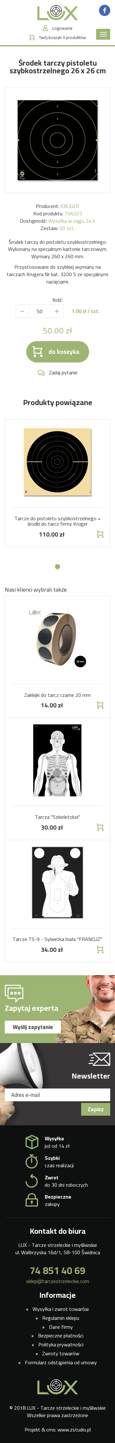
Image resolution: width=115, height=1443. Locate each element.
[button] (57, 566)
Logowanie (62, 28)
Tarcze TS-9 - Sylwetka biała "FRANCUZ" (57, 939)
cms (50, 1429)
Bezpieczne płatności (60, 1335)
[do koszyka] (99, 534)
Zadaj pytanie (63, 372)
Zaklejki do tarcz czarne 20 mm (57, 695)
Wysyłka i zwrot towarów (61, 1309)
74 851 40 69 (57, 1271)
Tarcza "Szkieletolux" (57, 817)
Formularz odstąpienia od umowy (61, 1362)
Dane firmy (61, 1327)
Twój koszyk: (62, 38)
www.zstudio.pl (74, 1429)
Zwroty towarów (60, 1353)
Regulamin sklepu (60, 1318)
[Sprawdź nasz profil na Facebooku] (104, 10)
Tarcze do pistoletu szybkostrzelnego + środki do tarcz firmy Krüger (57, 521)
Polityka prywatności (60, 1344)
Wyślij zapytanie (33, 1027)
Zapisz (96, 1109)
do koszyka (64, 351)
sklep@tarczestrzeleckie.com (57, 1281)
